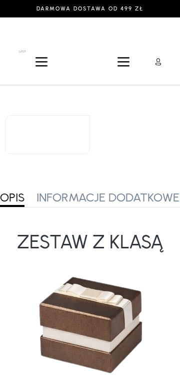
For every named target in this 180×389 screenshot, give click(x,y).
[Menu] (42, 62)
